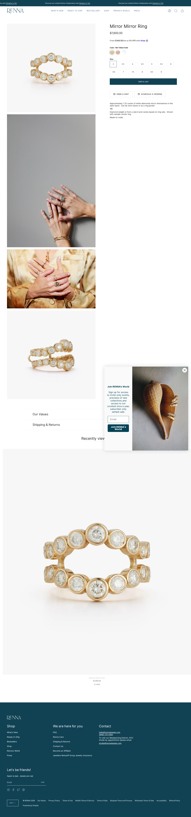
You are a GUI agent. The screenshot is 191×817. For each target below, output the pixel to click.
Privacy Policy (54, 801)
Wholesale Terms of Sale (144, 801)
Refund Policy (174, 801)
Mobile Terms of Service (84, 801)
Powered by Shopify (31, 805)
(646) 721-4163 (106, 734)
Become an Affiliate (62, 751)
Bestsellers (12, 741)
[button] (75, 10)
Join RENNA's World (118, 428)
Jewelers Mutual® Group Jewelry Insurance (72, 755)
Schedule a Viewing (151, 94)
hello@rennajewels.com (109, 732)
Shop (9, 746)
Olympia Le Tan (11, 3)
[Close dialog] (184, 370)
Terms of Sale (102, 801)
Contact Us (58, 746)
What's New (12, 732)
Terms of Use (68, 801)
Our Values (40, 414)
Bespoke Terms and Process (121, 801)
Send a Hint (123, 94)
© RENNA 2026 (29, 801)
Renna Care (58, 737)
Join (42, 782)
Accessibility (162, 801)
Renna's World (13, 751)
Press (9, 755)
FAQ (55, 732)
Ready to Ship (13, 737)
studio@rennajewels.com (110, 743)
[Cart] (182, 10)
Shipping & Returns (46, 424)
